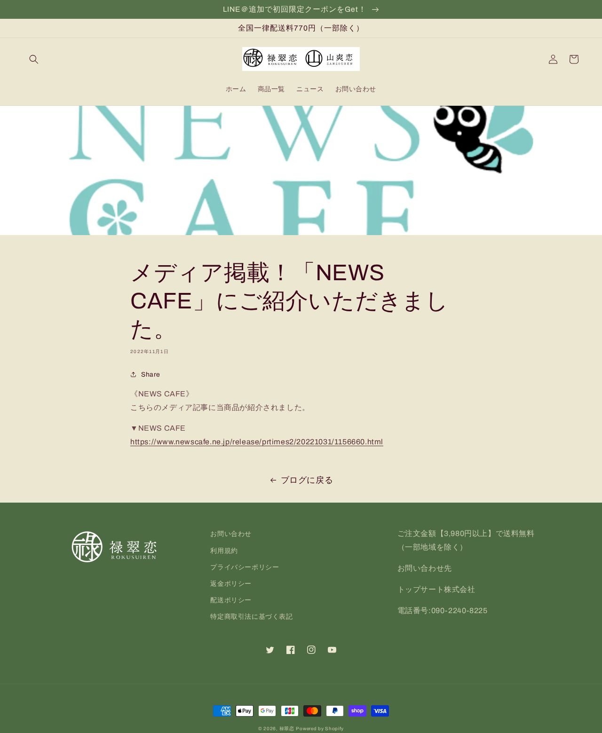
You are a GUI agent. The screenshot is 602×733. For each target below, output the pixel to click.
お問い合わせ (231, 533)
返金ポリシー (231, 583)
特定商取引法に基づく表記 (251, 616)
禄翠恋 (286, 728)
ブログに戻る (307, 480)
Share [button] (150, 374)
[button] (34, 59)
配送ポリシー (231, 600)
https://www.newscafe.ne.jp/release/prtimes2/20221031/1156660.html (256, 442)
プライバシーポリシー (244, 567)
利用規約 (224, 550)
